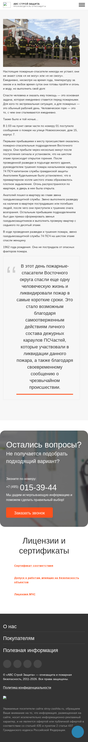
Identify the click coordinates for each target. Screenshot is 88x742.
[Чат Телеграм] (78, 732)
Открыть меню (82, 5)
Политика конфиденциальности (27, 687)
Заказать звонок (29, 513)
